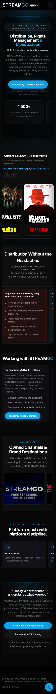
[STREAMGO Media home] (21, 5)
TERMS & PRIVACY (10, 687)
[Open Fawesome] (32, 210)
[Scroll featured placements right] (14, 175)
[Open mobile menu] (51, 5)
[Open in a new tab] (24, 489)
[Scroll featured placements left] (7, 175)
